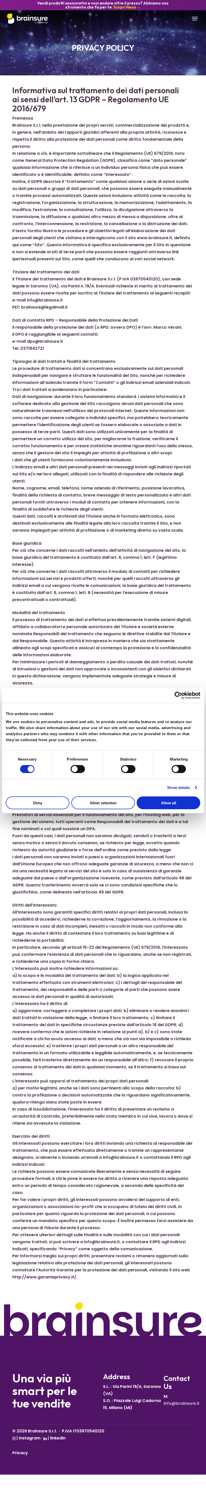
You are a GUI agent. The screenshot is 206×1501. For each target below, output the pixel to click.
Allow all (168, 802)
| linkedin (56, 1438)
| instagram (28, 1438)
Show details (178, 787)
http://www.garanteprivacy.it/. (44, 1277)
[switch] (78, 769)
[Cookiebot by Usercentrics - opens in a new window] (178, 695)
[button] (195, 18)
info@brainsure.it (181, 1403)
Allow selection (103, 802)
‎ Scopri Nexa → (127, 7)
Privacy (20, 1453)
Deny (37, 802)
